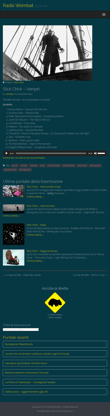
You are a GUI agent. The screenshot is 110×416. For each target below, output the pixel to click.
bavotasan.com (66, 411)
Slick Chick (19, 82)
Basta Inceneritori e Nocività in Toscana (26, 372)
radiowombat (68, 165)
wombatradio (25, 169)
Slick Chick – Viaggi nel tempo (42, 251)
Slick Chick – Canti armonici (41, 206)
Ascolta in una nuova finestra (30, 157)
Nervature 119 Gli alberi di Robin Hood (26, 363)
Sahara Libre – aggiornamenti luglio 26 (26, 391)
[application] (55, 153)
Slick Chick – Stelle (36, 225)
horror (14, 165)
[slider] (102, 153)
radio (42, 165)
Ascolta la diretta (55, 288)
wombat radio (10, 169)
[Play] (6, 153)
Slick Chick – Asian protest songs (44, 186)
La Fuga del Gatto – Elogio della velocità (22, 275)
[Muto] (95, 153)
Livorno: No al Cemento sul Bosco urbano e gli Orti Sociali (37, 353)
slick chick (82, 165)
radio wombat (54, 165)
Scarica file (8, 157)
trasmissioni (95, 165)
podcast (33, 165)
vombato (9, 94)
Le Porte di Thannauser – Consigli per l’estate (30, 382)
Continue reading (35, 197)
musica (24, 165)
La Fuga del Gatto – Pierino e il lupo (90, 275)
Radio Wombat (18, 5)
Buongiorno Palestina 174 (19, 344)
